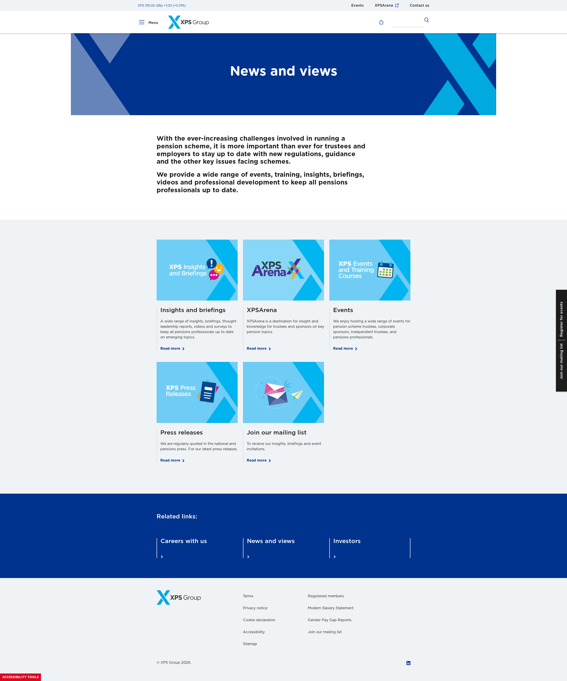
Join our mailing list (325, 632)
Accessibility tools (20, 677)
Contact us (419, 5)
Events (357, 5)
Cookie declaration (259, 620)
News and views (271, 541)
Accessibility (254, 632)
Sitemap (250, 644)
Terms (248, 596)
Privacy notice (255, 608)
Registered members (326, 596)
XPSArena (384, 5)
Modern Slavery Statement (330, 608)
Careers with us (184, 541)
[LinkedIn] (408, 663)
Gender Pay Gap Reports (329, 620)
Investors (347, 541)
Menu (153, 23)
